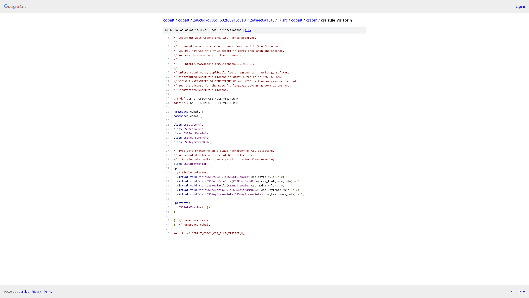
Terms (47, 291)
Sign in (520, 6)
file (248, 30)
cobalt (169, 20)
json (521, 291)
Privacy (36, 291)
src (285, 20)
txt (511, 291)
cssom (311, 20)
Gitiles (25, 291)
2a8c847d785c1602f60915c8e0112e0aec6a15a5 (233, 20)
